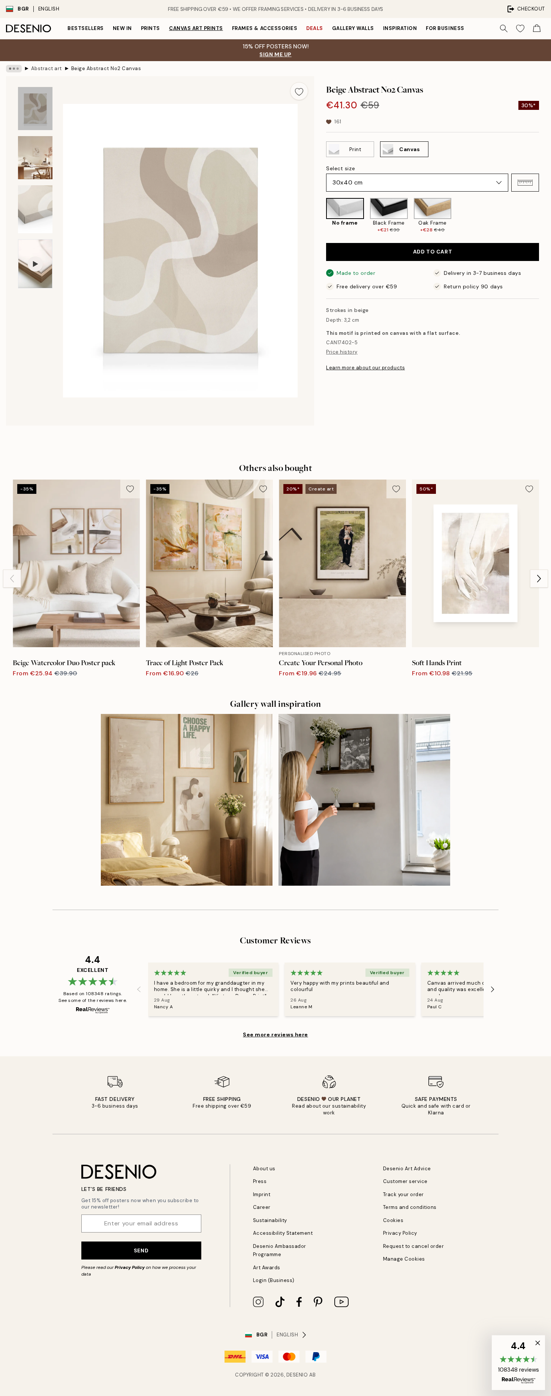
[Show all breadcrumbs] (14, 68)
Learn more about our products (365, 367)
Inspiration (400, 28)
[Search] (504, 28)
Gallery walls (353, 28)
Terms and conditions (410, 1207)
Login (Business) (274, 1280)
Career (262, 1207)
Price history (342, 352)
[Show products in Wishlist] (520, 28)
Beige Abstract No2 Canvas (106, 68)
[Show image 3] (35, 209)
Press (260, 1181)
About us (264, 1168)
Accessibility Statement (283, 1233)
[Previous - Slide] (320, 215)
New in (122, 28)
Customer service (405, 1181)
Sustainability (270, 1220)
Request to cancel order (413, 1246)
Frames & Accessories (264, 28)
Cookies (393, 1220)
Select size (340, 168)
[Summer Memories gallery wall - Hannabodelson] (364, 800)
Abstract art (46, 68)
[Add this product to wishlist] (299, 91)
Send (141, 1250)
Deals (314, 28)
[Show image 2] (35, 157)
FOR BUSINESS (445, 28)
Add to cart (432, 251)
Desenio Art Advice (407, 1168)
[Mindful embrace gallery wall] (187, 800)
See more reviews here (275, 1034)
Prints (150, 28)
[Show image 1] (35, 108)
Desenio (297, 1375)
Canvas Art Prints (196, 28)
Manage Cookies (404, 1259)
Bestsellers (85, 28)
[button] (525, 183)
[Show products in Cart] (537, 28)
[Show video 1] (35, 263)
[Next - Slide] (545, 215)
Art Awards (266, 1267)
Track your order (403, 1194)
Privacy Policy (130, 1267)
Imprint (262, 1194)
